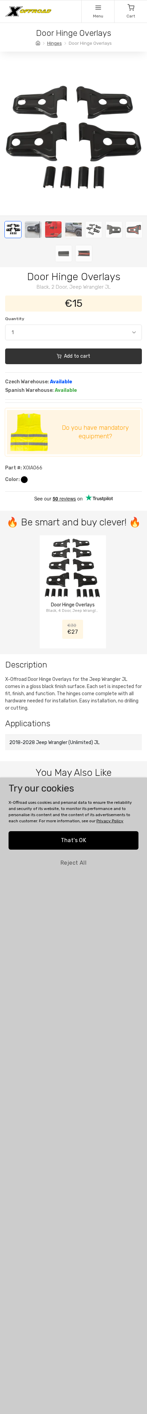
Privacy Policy (109, 821)
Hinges (54, 43)
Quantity (14, 318)
